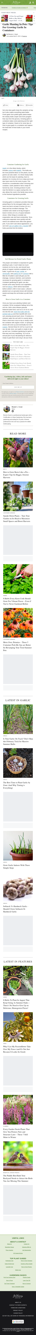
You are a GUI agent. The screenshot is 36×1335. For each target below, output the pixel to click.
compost (26, 274)
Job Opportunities (26, 1250)
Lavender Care (9, 1267)
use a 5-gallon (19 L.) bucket (18, 226)
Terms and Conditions (18, 1307)
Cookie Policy (18, 1313)
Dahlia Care (18, 1270)
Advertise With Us (26, 1247)
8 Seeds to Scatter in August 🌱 (20, 7)
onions (10, 170)
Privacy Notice (13, 393)
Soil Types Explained (9, 1283)
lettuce (10, 287)
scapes (5, 327)
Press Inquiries (9, 1250)
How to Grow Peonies (26, 1267)
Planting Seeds (26, 1277)
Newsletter (30, 105)
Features (24, 36)
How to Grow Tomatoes (26, 1260)
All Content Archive (18, 1253)
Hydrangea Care (9, 1260)
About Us (9, 1244)
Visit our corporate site (26, 1329)
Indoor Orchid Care (9, 1263)
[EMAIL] (13, 411)
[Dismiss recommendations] (34, 13)
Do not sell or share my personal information (18, 1315)
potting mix (17, 274)
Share (6, 105)
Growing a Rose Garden (26, 1263)
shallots (18, 170)
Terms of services (20, 391)
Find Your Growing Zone (9, 1277)
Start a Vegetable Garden (18, 1286)
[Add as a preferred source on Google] (18, 1321)
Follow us (21, 105)
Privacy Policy (18, 1310)
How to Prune (9, 1280)
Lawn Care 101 (26, 1280)
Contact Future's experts (18, 1305)
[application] (18, 243)
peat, (18, 271)
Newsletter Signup (9, 1247)
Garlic (4, 168)
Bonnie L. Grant (13, 34)
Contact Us (26, 1244)
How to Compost (27, 1283)
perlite (22, 271)
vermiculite (6, 274)
